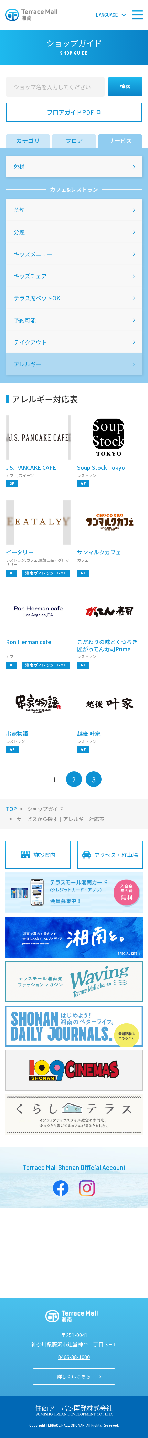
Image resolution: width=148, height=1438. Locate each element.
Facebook (61, 1188)
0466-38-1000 (74, 1356)
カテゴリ (28, 140)
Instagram (87, 1188)
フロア (74, 140)
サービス (120, 140)
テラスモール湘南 (31, 15)
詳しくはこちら (74, 1376)
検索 (125, 86)
